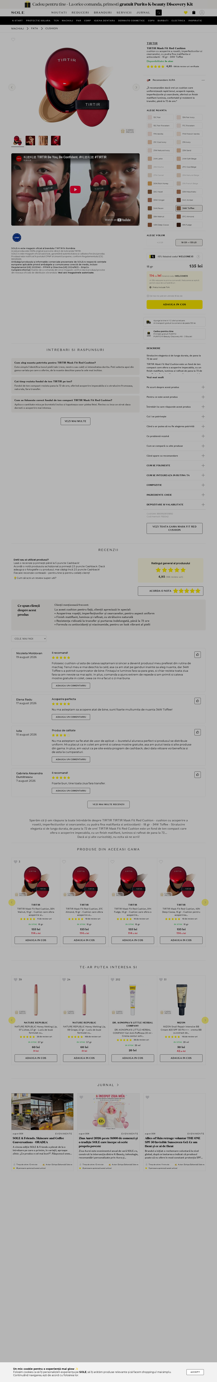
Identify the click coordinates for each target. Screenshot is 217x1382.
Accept (195, 1372)
